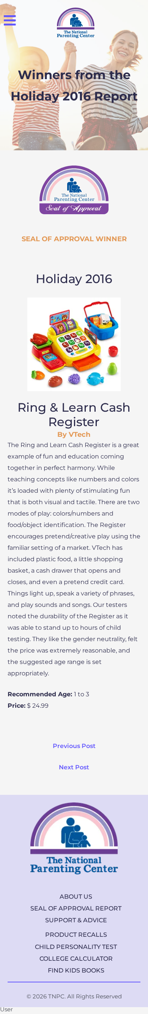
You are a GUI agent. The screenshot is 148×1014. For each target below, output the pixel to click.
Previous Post (74, 746)
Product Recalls (76, 934)
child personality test (76, 946)
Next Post (74, 767)
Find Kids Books (76, 970)
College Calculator (76, 958)
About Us (76, 896)
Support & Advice (76, 920)
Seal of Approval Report (75, 908)
